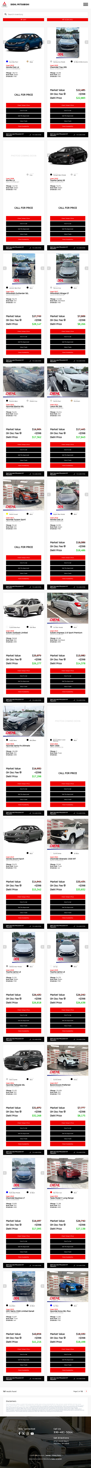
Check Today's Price (24, 105)
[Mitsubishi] (4, 4)
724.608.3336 (36, 134)
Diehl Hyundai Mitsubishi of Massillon (14, 134)
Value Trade (23, 121)
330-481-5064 (63, 1432)
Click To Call (23, 110)
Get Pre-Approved (23, 116)
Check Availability (23, 126)
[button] (42, 42)
